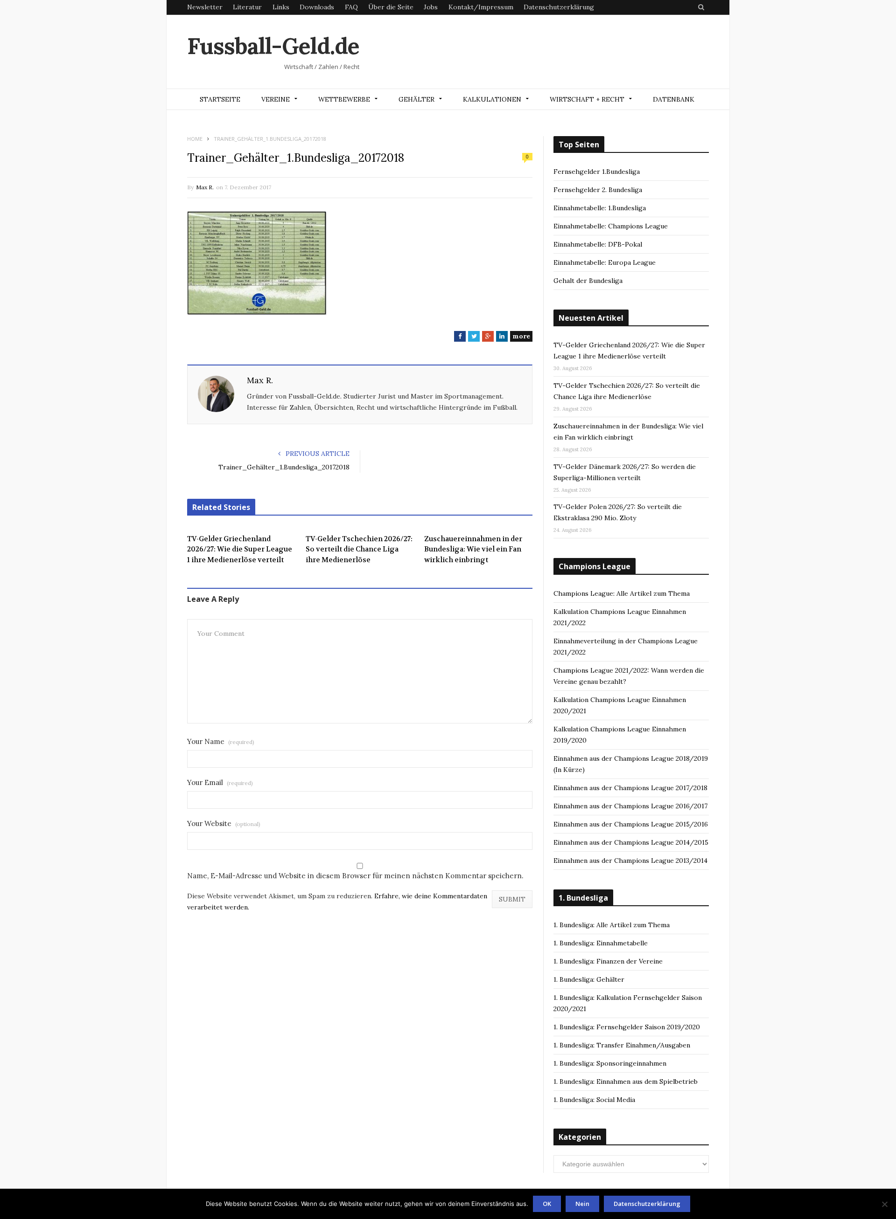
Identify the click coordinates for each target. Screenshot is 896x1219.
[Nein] (884, 1204)
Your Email (220, 782)
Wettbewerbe (344, 99)
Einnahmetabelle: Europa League (604, 262)
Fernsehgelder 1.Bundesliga (596, 171)
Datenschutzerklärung (559, 7)
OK (547, 1203)
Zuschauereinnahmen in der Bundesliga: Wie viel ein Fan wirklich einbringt (473, 549)
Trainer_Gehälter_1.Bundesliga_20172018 (284, 467)
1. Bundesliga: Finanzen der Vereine (608, 961)
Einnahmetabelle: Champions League (610, 226)
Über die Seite (390, 7)
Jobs (431, 7)
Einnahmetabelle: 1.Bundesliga (599, 208)
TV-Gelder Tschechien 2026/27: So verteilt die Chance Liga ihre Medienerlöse (359, 549)
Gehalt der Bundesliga (588, 280)
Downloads (317, 7)
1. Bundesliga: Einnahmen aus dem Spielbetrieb (625, 1081)
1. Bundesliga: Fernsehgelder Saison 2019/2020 (626, 1027)
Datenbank (673, 99)
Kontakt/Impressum (480, 7)
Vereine (275, 99)
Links (281, 7)
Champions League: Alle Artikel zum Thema (621, 593)
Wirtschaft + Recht (587, 99)
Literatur (247, 7)
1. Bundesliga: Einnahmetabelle (600, 943)
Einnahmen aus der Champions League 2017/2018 (630, 788)
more (521, 336)
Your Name (220, 741)
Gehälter (416, 99)
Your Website (223, 823)
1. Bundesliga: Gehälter (588, 979)
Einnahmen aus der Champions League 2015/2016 (630, 824)
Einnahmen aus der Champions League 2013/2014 (630, 860)
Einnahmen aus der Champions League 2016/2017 (630, 806)
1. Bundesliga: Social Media (594, 1099)
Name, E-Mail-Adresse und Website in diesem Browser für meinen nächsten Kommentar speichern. (355, 875)
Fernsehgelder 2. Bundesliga (597, 190)
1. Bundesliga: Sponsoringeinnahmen (609, 1063)
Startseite (220, 99)
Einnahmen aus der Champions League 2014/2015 (630, 842)
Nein (582, 1203)
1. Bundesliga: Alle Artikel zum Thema (611, 925)
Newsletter (205, 7)
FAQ (351, 7)
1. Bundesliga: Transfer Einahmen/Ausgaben (621, 1045)
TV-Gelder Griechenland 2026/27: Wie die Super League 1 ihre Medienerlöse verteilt (239, 549)
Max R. (205, 187)
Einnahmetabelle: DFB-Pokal (597, 244)
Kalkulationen (492, 99)
